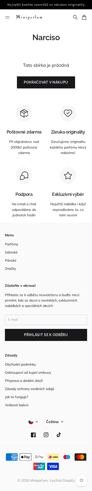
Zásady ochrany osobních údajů (29, 389)
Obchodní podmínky (20, 364)
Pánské (10, 260)
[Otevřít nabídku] (7, 17)
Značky (10, 268)
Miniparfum (39, 480)
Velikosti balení (16, 405)
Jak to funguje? (16, 397)
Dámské (11, 252)
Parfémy (11, 244)
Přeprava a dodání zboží (24, 380)
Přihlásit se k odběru (46, 335)
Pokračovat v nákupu (46, 82)
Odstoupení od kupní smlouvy (28, 372)
